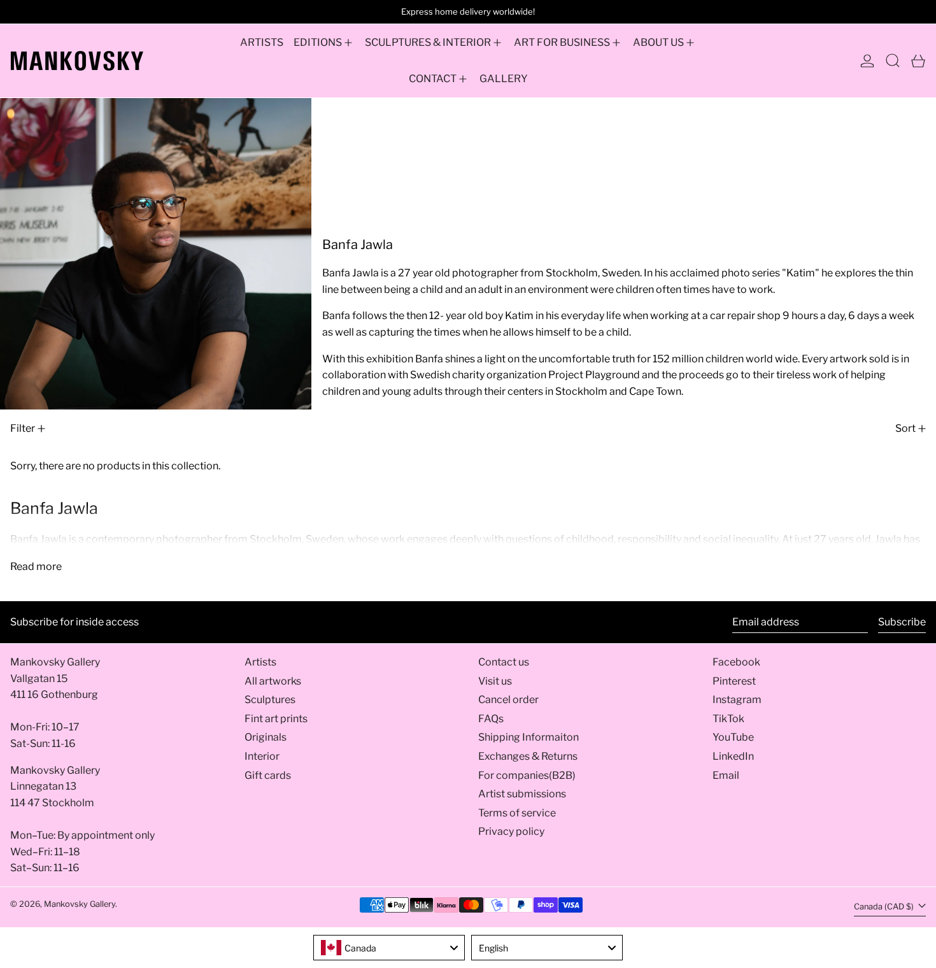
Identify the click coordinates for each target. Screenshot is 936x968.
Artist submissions (522, 794)
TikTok (728, 719)
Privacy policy (511, 831)
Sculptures (270, 700)
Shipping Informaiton (528, 737)
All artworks (273, 681)
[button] (892, 60)
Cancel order (508, 700)
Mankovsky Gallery (79, 904)
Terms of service (517, 813)
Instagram (737, 700)
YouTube (733, 737)
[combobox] (389, 947)
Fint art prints (276, 719)
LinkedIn (733, 756)
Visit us (495, 681)
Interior (262, 756)
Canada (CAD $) (885, 906)
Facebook (736, 662)
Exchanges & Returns (528, 756)
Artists (260, 662)
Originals (266, 737)
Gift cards (268, 775)
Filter (22, 428)
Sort (905, 428)
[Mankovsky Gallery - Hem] (77, 61)
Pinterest (734, 681)
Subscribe (902, 622)
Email (726, 775)
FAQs (491, 719)
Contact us (503, 662)
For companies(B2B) (527, 775)
